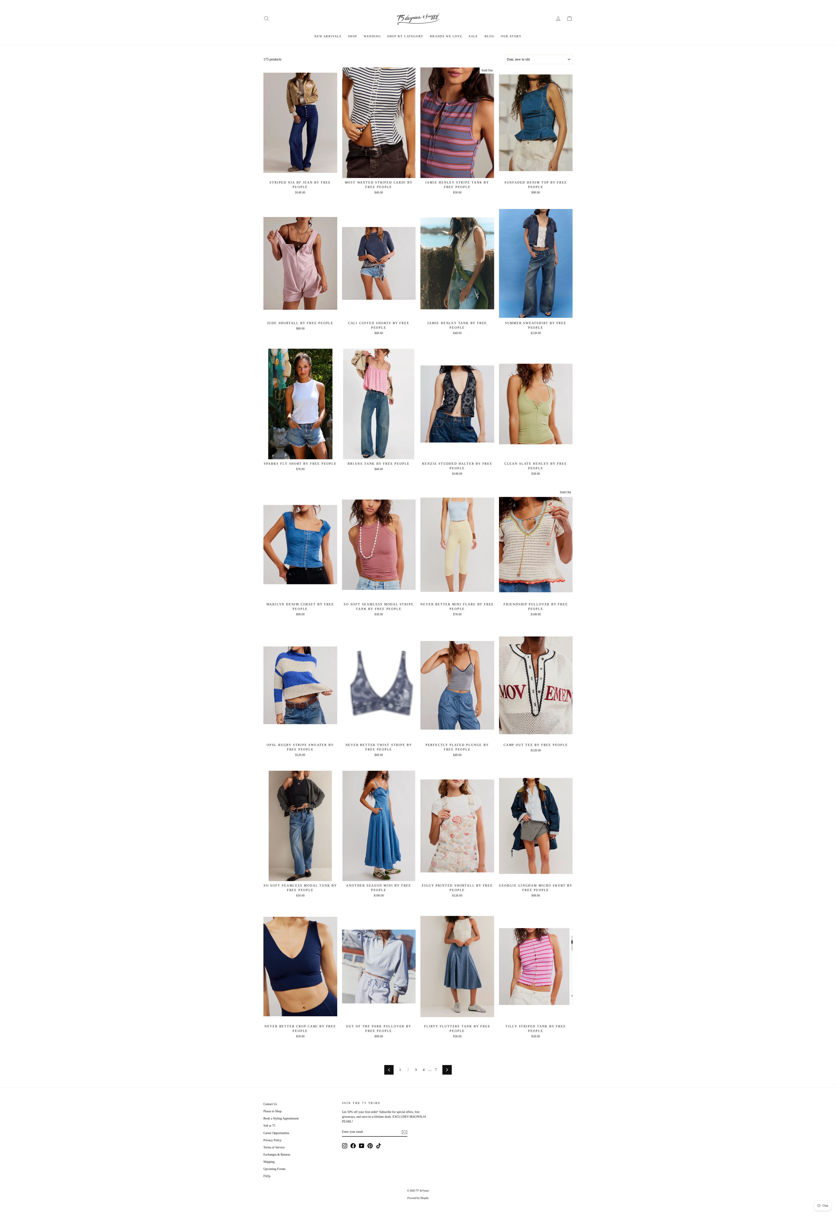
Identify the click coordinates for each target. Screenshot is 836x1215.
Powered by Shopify (418, 1198)
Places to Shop (272, 1111)
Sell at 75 (269, 1125)
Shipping (269, 1161)
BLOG (489, 36)
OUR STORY (511, 36)
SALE (473, 36)
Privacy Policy (272, 1140)
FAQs (266, 1176)
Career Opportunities (276, 1133)
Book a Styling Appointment (281, 1118)
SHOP (352, 36)
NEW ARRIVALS (327, 36)
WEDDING (372, 36)
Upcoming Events (274, 1169)
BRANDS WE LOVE (446, 36)
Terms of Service (274, 1147)
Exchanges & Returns (276, 1154)
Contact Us (270, 1104)
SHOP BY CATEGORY (405, 36)
